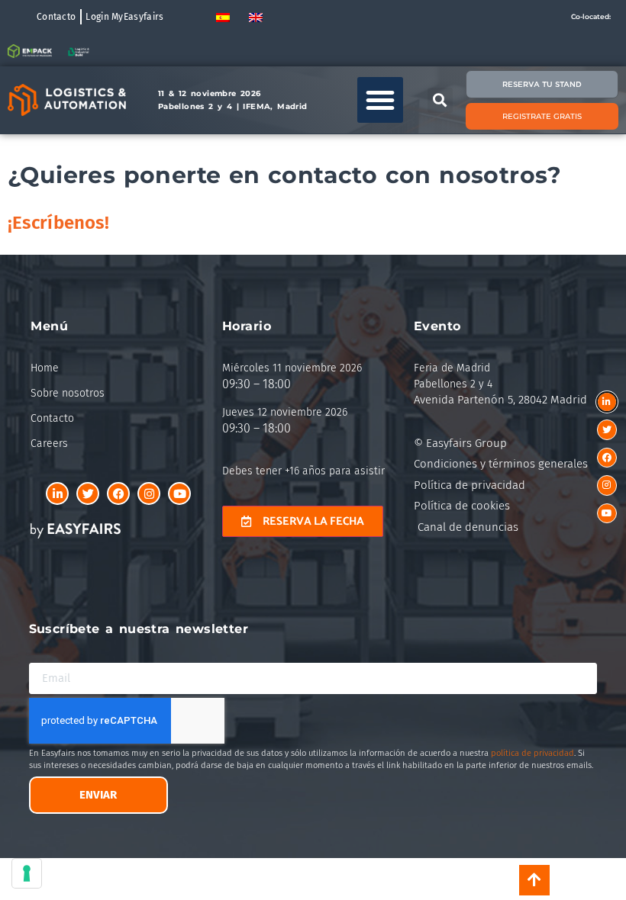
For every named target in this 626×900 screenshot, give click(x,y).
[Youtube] (179, 493)
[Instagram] (148, 493)
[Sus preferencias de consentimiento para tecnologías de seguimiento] (26, 873)
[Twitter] (87, 493)
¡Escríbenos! (58, 222)
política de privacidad (532, 753)
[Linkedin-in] (57, 493)
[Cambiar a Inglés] (255, 16)
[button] (380, 100)
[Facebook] (118, 493)
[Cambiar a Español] (222, 16)
